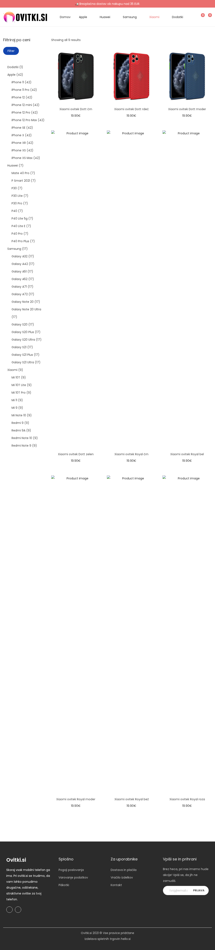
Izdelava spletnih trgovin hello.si (108, 939)
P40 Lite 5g (20, 218)
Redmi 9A (18, 430)
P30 (14, 188)
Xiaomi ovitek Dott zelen (76, 454)
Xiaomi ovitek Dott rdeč (131, 109)
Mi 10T (16, 377)
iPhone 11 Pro (20, 90)
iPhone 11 (18, 82)
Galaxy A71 (19, 286)
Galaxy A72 (20, 294)
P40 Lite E (18, 226)
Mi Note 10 (19, 415)
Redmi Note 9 (21, 445)
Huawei (12, 165)
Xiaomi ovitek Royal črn (131, 454)
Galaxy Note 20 (23, 302)
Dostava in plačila (123, 870)
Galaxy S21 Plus (22, 355)
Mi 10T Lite (19, 385)
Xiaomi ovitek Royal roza (187, 799)
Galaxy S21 (19, 347)
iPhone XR (19, 143)
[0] (200, 17)
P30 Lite (17, 196)
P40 (14, 211)
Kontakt (116, 885)
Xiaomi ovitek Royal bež (131, 799)
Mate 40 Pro (20, 173)
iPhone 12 (18, 97)
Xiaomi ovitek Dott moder (187, 109)
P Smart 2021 (21, 181)
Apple (11, 75)
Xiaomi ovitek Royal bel (187, 454)
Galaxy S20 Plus (23, 332)
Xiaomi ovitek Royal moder (75, 799)
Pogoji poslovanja (71, 870)
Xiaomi (12, 370)
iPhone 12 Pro (21, 112)
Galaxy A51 (19, 271)
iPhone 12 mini (22, 105)
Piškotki (64, 885)
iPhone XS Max (22, 158)
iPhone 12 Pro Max (24, 120)
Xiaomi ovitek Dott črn (75, 109)
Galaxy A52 (20, 279)
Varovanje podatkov (73, 877)
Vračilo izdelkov (122, 877)
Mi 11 (14, 400)
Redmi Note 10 (22, 438)
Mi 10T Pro (19, 392)
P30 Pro (17, 203)
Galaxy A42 (20, 264)
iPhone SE (18, 128)
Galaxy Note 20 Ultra (26, 309)
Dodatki (12, 67)
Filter (11, 51)
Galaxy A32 (20, 256)
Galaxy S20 (20, 324)
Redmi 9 (18, 423)
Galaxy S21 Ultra (23, 362)
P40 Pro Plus (20, 241)
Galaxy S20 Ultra (23, 339)
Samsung (14, 249)
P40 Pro (17, 234)
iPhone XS (19, 150)
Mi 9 (14, 408)
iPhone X (18, 135)
